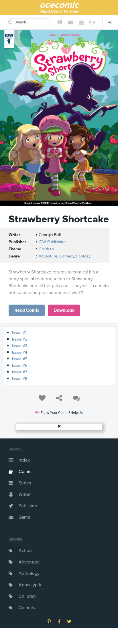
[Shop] (81, 22)
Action (25, 550)
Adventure (29, 562)
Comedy (27, 608)
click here (27, 310)
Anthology (29, 573)
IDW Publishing (52, 241)
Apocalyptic (30, 585)
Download (64, 310)
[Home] (59, 22)
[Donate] (92, 22)
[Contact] (70, 22)
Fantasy (83, 256)
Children (27, 596)
